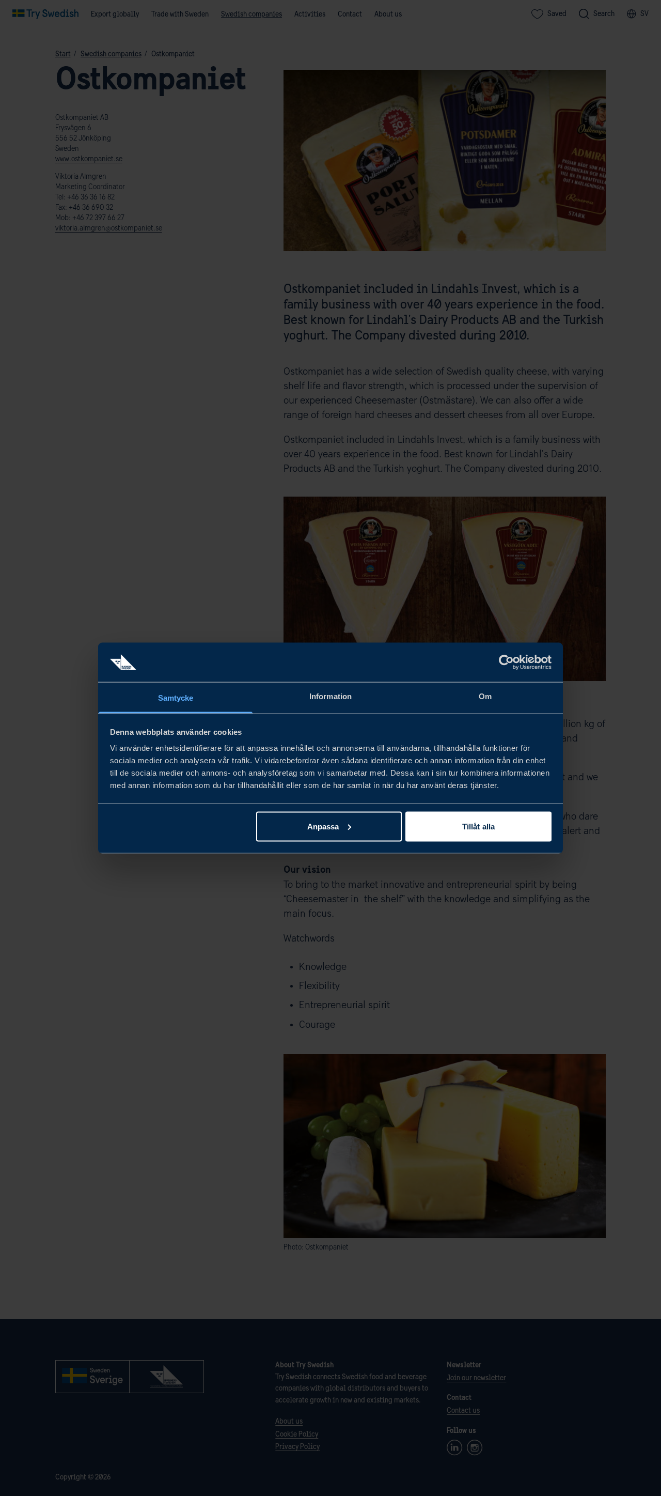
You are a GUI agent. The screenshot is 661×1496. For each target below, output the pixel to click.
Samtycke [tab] (176, 697)
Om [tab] (485, 696)
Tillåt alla (478, 826)
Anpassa (323, 826)
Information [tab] (330, 696)
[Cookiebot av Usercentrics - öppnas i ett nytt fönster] (506, 662)
